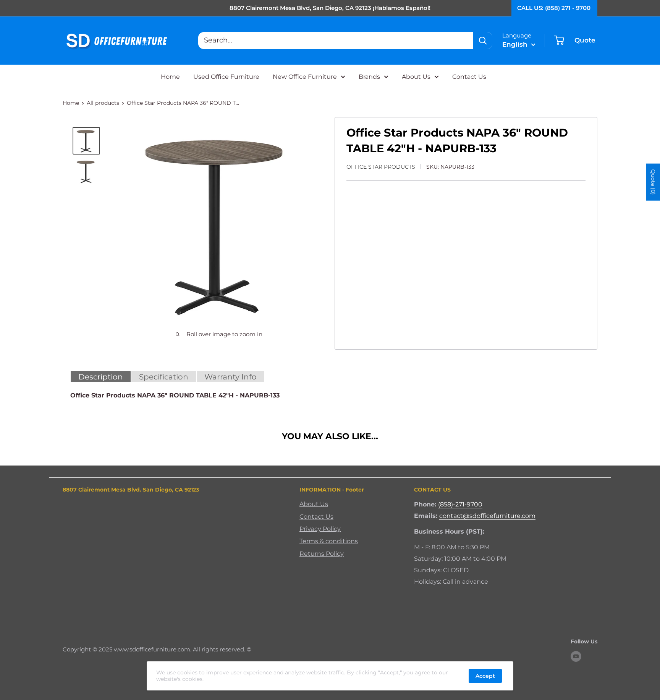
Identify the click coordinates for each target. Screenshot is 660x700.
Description (100, 376)
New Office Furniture (305, 76)
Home (170, 76)
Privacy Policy (320, 528)
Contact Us (469, 76)
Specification (163, 376)
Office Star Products (380, 166)
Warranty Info (230, 376)
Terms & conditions (328, 541)
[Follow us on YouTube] (576, 656)
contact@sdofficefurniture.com (487, 515)
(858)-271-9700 (460, 504)
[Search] (482, 40)
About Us (416, 76)
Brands (369, 76)
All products (103, 102)
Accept (485, 675)
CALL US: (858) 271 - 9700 (553, 7)
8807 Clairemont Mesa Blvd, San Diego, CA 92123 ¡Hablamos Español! (330, 7)
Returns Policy (321, 553)
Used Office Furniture (226, 76)
